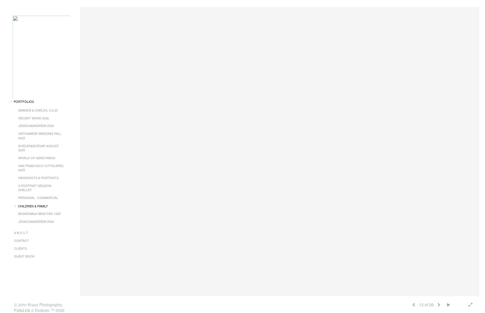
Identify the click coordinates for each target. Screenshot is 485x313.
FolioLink (22, 310)
